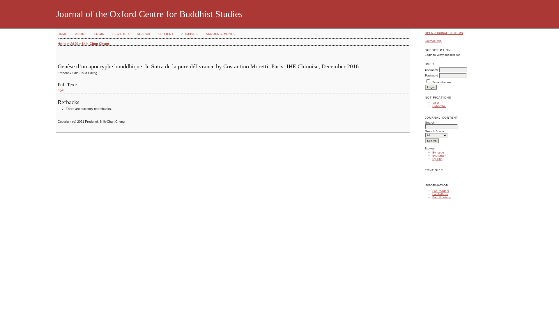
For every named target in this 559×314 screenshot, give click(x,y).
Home (62, 33)
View (435, 102)
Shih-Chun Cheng (95, 43)
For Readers (440, 190)
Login (99, 33)
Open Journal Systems (444, 33)
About (80, 33)
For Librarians (441, 197)
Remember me (441, 82)
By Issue (438, 152)
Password (431, 75)
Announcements (220, 33)
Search (143, 33)
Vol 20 (74, 43)
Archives (189, 33)
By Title (437, 158)
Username (432, 70)
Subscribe (439, 106)
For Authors (440, 194)
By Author (438, 155)
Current (166, 33)
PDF (60, 90)
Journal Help (433, 40)
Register (120, 33)
